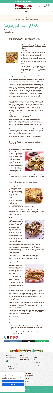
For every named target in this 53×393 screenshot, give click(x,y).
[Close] (23, 374)
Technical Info (37, 362)
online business (31, 31)
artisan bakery (7, 31)
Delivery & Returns (24, 357)
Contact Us (36, 365)
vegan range (36, 31)
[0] (48, 7)
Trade (13, 32)
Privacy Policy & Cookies (42, 388)
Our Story (36, 359)
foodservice (19, 31)
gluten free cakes (25, 31)
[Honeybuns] (19, 6)
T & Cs (50, 388)
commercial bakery (13, 31)
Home (14, 19)
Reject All (13, 384)
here (32, 328)
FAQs (35, 364)
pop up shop (12, 102)
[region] (12, 382)
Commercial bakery (8, 32)
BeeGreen (36, 361)
